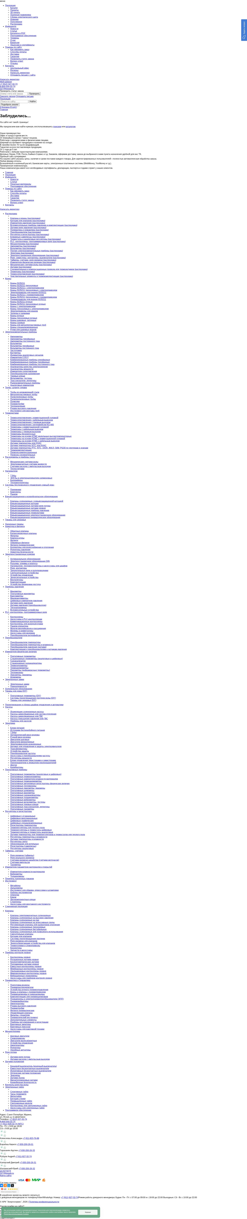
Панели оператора (19, 626)
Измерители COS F (19, 357)
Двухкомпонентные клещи (23, 899)
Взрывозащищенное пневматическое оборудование (35, 517)
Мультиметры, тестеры (21, 378)
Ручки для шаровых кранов (23, 329)
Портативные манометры (22, 594)
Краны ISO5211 (17, 283)
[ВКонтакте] (1, 1185)
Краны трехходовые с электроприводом (29, 309)
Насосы (9, 707)
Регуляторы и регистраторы (18, 811)
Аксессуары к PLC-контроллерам (26, 619)
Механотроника (12, 1031)
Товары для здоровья (15, 520)
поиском (57, 126)
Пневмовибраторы (19, 1001)
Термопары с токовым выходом (25, 432)
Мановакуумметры (19, 598)
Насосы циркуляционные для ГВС (26, 716)
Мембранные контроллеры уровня (26, 969)
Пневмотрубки (17, 404)
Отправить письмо (25, 96)
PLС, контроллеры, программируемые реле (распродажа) (38, 241)
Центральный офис (19, 68)
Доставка (14, 54)
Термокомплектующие (21, 450)
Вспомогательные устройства (24, 610)
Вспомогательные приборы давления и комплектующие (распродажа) (43, 225)
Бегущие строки (17, 1099)
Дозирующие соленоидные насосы (27, 712)
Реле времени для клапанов (23, 941)
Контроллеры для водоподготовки (26, 624)
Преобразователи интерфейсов (25, 635)
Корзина (9, 107)
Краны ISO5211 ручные (21, 302)
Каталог (14, 8)
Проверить (34, 94)
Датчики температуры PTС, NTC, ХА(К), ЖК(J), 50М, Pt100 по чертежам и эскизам (49, 448)
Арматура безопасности (21, 552)
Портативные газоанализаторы (25, 795)
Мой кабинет (6, 82)
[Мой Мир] (8, 1185)
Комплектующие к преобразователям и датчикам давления (38, 649)
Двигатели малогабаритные (23, 1041)
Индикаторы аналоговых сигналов (26, 355)
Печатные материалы (20, 184)
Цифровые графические (22, 821)
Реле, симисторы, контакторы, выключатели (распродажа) (38, 258)
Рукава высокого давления (23, 408)
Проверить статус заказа (22, 59)
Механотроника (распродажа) (24, 244)
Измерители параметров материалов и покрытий (28, 867)
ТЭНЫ (13, 732)
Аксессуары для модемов (22, 633)
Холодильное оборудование (18, 689)
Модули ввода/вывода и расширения (28, 628)
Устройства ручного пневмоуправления (29, 990)
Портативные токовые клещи (24, 804)
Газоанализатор (18, 661)
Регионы (14, 70)
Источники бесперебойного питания (27, 730)
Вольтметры (16, 343)
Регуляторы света (18, 841)
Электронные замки (14, 679)
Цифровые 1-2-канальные (22, 816)
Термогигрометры (18, 665)
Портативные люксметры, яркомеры (27, 788)
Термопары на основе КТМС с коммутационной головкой (37, 438)
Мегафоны (15, 885)
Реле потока (11, 1052)
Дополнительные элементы (23, 1020)
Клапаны (9, 911)
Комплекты (15, 492)
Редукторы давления (20, 550)
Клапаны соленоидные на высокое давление (32, 918)
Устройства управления (21, 575)
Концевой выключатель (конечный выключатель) (33, 1066)
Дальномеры (16, 888)
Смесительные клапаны (21, 934)
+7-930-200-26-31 (28, 1162)
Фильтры (14, 536)
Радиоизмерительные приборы (25, 383)
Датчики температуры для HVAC (26, 443)
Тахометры (15, 865)
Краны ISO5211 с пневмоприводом (27, 295)
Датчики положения (14, 1061)
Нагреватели (11, 471)
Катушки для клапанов (21, 936)
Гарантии (14, 56)
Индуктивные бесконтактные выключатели (30, 1071)
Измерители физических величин (21, 652)
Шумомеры (15, 677)
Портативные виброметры (23, 800)
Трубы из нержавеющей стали (24, 392)
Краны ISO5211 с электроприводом (27, 288)
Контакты (9, 205)
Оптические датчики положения (25, 1073)
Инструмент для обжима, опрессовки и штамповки (34, 890)
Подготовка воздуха (19, 985)
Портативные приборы (16, 770)
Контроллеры (16, 617)
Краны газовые (17, 323)
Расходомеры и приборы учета (20, 457)
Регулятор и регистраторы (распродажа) (29, 234)
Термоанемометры (19, 668)
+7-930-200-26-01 (25, 1144)
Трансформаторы (18, 749)
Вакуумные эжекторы (20, 1024)
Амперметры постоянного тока (25, 341)
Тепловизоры (16, 672)
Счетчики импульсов (20, 862)
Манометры (15, 591)
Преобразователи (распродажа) (25, 232)
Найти (33, 101)
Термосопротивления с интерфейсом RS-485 (32, 425)
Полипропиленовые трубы (23, 399)
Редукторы (15, 1048)
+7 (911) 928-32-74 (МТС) (12, 1124)
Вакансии (14, 42)
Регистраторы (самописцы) (23, 846)
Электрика (10, 723)
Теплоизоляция (17, 406)
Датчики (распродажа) (21, 267)
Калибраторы (16, 767)
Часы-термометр (18, 1094)
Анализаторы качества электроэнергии (29, 367)
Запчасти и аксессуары (21, 950)
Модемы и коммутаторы (21, 631)
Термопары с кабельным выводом (26, 429)
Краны (8, 278)
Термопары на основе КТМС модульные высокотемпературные (41, 436)
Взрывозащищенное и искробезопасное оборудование (31, 496)
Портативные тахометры (22, 809)
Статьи (13, 31)
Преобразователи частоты (23, 753)
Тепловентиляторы (19, 483)
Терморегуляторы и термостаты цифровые (31, 830)
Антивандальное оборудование (25, 559)
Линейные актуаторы (20, 1050)
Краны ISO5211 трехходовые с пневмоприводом (33, 297)
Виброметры (16, 874)
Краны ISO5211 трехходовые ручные (28, 304)
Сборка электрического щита (24, 17)
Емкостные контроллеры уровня (25, 966)
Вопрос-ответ (16, 61)
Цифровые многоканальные (23, 818)
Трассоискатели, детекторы (23, 380)
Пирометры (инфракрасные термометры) (30, 670)
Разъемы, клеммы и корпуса (23, 563)
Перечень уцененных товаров (19, 879)
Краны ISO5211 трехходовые (24, 285)
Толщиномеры (17, 876)
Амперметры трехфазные (22, 339)
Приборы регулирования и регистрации (29, 1022)
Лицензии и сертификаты (22, 45)
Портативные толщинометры (24, 797)
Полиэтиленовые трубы (21, 397)
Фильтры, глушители (20, 1015)
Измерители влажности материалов (27, 872)
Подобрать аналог (10, 104)
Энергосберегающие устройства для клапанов (32, 943)
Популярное (16, 22)
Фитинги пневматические (22, 545)
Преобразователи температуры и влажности (31, 645)
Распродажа (16, 24)
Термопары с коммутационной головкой (29, 427)
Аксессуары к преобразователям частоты (30, 756)
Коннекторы (16, 948)
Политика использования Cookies (16, 1214)
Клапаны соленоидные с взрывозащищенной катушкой (36, 501)
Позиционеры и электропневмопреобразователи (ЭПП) (37, 999)
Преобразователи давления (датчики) (28, 647)
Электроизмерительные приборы (21, 332)
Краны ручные (17, 316)
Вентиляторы (16, 580)
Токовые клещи (17, 376)
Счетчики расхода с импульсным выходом (30, 466)
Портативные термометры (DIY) (25, 696)
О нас (13, 40)
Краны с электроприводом (23, 306)
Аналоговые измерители (22, 385)
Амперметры (16, 336)
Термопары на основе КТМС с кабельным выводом (35, 441)
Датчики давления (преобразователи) (28, 605)
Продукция (5, 99)
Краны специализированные (24, 327)
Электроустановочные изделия (20, 554)
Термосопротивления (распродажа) (27, 274)
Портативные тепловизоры (23, 786)
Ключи (13, 897)
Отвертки (14, 895)
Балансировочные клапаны (23, 533)
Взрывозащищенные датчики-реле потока (30, 506)
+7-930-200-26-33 (26, 1150)
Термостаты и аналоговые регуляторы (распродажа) (35, 239)
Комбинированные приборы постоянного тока (32, 364)
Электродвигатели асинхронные (25, 744)
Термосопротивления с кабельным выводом (31, 420)
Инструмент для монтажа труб (24, 411)
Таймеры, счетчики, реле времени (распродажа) (33, 260)
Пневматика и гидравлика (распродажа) (29, 230)
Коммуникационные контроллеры (26, 621)
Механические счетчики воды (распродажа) (31, 265)
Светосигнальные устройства (24, 573)
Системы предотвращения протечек (27, 939)
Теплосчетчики (17, 469)
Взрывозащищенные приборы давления (29, 510)
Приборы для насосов (21, 721)
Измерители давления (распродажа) (27, 223)
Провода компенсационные (23, 452)
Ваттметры (15, 353)
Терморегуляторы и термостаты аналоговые (31, 832)
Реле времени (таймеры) (22, 855)
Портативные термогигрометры (25, 776)
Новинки (14, 19)
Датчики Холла (17, 1078)
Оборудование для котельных (24, 844)
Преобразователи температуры (25, 642)
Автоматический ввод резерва (24, 735)
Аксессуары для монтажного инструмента (30, 904)
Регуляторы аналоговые (22, 848)
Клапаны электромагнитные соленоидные (30, 915)
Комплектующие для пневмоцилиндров (29, 997)
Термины (14, 38)
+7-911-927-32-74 (23, 1156)
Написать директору (20, 73)
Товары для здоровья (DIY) (23, 700)
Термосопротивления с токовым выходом (30, 422)
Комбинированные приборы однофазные (30, 360)
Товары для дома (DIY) (16, 691)
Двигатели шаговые (19, 739)
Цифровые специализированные (26, 823)
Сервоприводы (17, 1038)
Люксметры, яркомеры (21, 675)
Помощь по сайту (13, 189)
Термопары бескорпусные (23, 434)
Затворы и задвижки (20, 313)
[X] (12, 1185)
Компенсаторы (17, 538)
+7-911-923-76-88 (31, 1138)
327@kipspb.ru (7, 89)
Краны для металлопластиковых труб (28, 325)
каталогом (70, 126)
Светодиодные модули (21, 1103)
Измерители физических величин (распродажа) (32, 262)
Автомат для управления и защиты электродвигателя (35, 746)
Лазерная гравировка (20, 15)
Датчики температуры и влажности (27, 839)
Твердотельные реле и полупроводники (29, 570)
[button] (244, 30)
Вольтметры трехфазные (22, 346)
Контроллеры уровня (20, 957)
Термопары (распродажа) (22, 272)
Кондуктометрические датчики (24, 962)
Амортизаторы (17, 1003)
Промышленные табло (21, 1101)
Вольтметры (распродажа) (22, 248)
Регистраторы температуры (23, 825)
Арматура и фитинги (15, 526)
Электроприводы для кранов (24, 311)
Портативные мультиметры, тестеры (27, 802)
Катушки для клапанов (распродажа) (27, 221)
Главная (4, 109)
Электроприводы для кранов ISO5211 (28, 292)
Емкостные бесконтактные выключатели (29, 1068)
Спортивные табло (19, 1092)
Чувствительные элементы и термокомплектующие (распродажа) (41, 276)
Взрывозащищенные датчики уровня (28, 508)
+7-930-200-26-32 (27, 1168)
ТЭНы (13, 476)
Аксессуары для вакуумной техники (27, 1029)
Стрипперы (15, 902)
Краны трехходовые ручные (23, 318)
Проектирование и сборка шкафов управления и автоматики (34, 705)
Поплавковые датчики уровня (24, 964)
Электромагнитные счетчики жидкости (28, 464)
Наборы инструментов (21, 892)
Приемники (15, 489)
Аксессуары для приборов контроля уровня (31, 978)
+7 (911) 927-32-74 (69, 1197)
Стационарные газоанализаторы (26, 663)
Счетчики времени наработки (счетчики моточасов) (34, 860)
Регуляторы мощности (21, 758)
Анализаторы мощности (21, 369)
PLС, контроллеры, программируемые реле (26, 612)
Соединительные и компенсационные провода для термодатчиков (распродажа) (49, 269)
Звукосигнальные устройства (24, 577)
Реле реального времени (22, 858)
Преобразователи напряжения (25, 374)
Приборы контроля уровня (18, 952)
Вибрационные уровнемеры (23, 976)
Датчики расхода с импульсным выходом (30, 1059)
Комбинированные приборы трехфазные (30, 362)
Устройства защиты (19, 751)
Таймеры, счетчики (14, 851)
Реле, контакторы (18, 568)
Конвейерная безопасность (23, 1082)
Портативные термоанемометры (26, 781)
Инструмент (11, 881)
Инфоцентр (10, 177)
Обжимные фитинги (19, 543)
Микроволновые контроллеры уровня (28, 973)
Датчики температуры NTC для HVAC (28, 445)
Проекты (14, 10)
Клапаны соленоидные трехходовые (27, 927)
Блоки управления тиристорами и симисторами (33, 760)
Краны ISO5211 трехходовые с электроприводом (33, 290)
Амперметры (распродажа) (23, 246)
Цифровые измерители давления (26, 601)
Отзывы (14, 63)
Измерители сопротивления (23, 371)
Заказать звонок (7, 96)
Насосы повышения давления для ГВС (29, 719)
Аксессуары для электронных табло (27, 1108)
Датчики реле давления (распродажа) (28, 227)
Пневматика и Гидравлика (17, 980)
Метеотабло (16, 1096)
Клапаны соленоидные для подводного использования (36, 932)
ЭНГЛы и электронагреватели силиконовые (31, 478)
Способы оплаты (18, 52)
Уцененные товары (14, 524)
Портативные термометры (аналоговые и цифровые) (35, 774)
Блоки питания (17, 728)
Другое (13, 765)
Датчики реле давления (21, 603)
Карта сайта (5, 1175)
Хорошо (88, 1212)
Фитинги (14, 540)
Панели (13, 494)
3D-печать (15, 12)
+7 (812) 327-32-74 (8, 84)
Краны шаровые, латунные (23, 320)
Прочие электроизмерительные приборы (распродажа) (36, 251)
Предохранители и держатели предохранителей (33, 763)
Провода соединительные (22, 455)
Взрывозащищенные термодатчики (27, 513)
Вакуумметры (16, 596)
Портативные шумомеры (22, 790)
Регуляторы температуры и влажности (28, 837)
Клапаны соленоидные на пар (24, 920)
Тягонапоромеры (18, 607)
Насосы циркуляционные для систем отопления (33, 714)
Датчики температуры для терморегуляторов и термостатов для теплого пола (47, 834)
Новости (14, 29)
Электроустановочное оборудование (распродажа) (34, 255)
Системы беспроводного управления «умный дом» (29, 485)
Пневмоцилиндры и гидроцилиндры (27, 994)
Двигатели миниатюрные (22, 742)
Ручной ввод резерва (20, 737)
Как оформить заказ (19, 49)
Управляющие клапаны (21, 1013)
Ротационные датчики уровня (24, 959)
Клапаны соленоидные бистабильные (28, 929)
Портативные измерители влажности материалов (34, 779)
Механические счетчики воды (24, 462)
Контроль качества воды (17, 1085)
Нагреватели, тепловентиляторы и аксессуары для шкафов (38, 566)
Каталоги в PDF (17, 33)
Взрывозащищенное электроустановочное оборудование (37, 515)
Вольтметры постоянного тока (24, 348)
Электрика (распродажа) (22, 253)
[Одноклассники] (5, 1185)
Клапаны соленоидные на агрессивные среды (32, 922)
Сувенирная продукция (16, 906)
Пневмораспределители (21, 987)
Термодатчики (12, 413)
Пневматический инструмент (24, 1017)
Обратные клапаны (19, 531)
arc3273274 (5, 1171)
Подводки (15, 401)
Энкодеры (15, 1075)
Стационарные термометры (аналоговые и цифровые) (36, 658)
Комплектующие (18, 582)
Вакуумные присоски (20, 1027)
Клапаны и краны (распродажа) (25, 218)
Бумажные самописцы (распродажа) (27, 237)
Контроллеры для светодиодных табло (28, 1105)
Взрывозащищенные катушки (24, 503)
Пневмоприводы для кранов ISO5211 (28, 299)
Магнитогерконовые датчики (24, 1080)
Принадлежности (18, 686)
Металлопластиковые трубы (23, 394)
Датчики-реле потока (20, 1057)
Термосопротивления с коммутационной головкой (34, 418)
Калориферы (16, 480)
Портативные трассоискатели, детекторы (30, 807)
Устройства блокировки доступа (25, 584)
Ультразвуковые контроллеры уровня (28, 971)
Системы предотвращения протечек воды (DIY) (33, 698)
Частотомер (16, 350)
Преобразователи (13, 638)
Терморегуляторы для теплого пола (27, 827)
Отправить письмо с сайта (22, 75)
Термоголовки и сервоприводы (25, 945)
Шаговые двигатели (19, 1036)
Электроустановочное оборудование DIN (30, 561)
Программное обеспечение (23, 36)
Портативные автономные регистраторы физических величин (40, 783)
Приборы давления (14, 587)
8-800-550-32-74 (7, 86)
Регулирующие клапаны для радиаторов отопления (35, 925)
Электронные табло (14, 1087)
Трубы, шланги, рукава (16, 387)
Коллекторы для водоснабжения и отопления (32, 547)
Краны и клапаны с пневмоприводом (28, 992)
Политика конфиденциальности (44, 1202)
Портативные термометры (23, 656)
